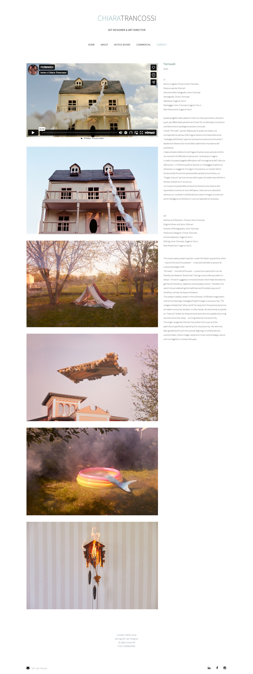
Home (91, 44)
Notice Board (122, 44)
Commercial (143, 44)
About (104, 44)
